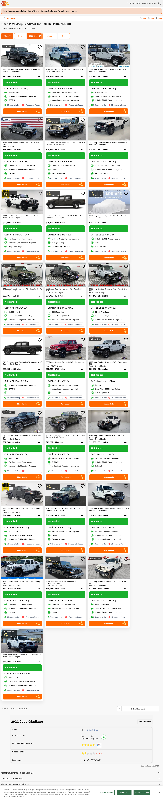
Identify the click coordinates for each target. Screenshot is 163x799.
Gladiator (22, 708)
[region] (81, 792)
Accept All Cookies (142, 792)
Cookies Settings (106, 792)
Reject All (124, 792)
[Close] (159, 792)
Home (5, 708)
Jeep (12, 708)
